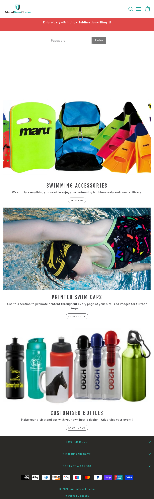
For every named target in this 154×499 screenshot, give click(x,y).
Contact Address (77, 466)
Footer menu (77, 441)
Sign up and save (77, 454)
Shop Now (77, 200)
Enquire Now (77, 316)
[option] (77, 22)
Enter (99, 40)
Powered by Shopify (77, 495)
